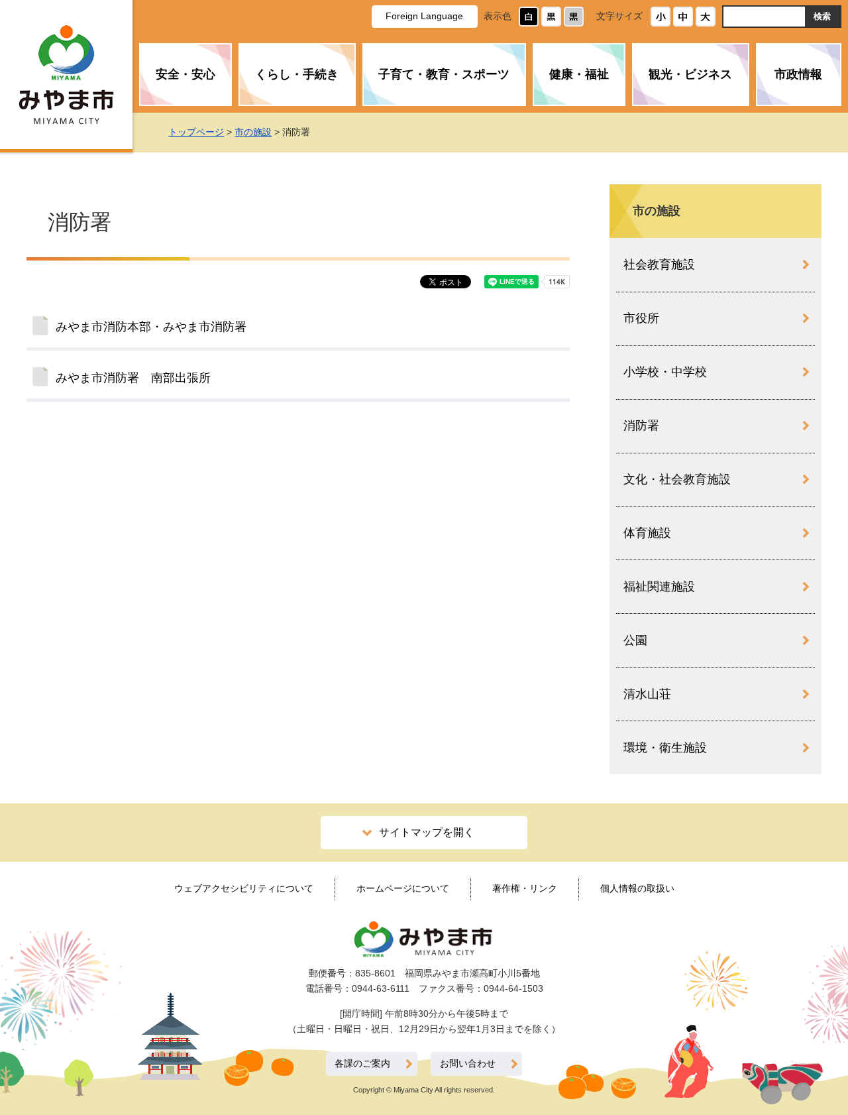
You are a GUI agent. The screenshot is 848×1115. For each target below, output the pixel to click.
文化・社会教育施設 (677, 479)
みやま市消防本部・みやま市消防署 (151, 326)
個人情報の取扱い (637, 888)
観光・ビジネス (690, 74)
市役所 (641, 318)
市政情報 (798, 74)
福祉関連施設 (659, 586)
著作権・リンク (524, 888)
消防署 (641, 425)
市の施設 (253, 132)
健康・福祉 (579, 74)
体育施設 (647, 533)
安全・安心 (185, 74)
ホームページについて (402, 888)
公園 (635, 640)
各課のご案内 (362, 1064)
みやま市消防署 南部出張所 (133, 377)
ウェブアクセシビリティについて (243, 888)
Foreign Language (424, 16)
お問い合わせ (468, 1064)
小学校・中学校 (665, 372)
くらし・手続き (297, 74)
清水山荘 (647, 694)
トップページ (196, 132)
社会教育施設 (659, 264)
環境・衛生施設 (665, 747)
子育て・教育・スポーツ (443, 74)
